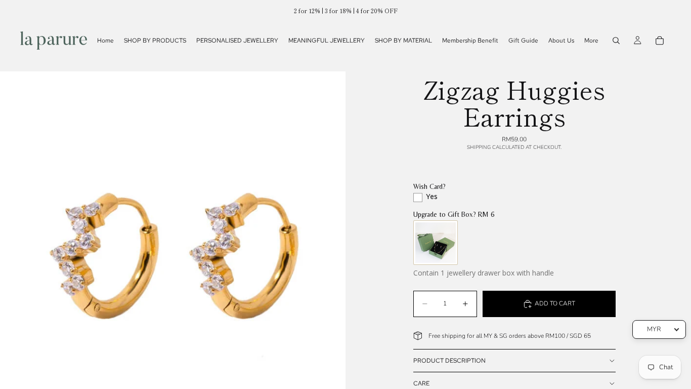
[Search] (616, 40)
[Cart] (660, 40)
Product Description (449, 361)
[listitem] (591, 40)
